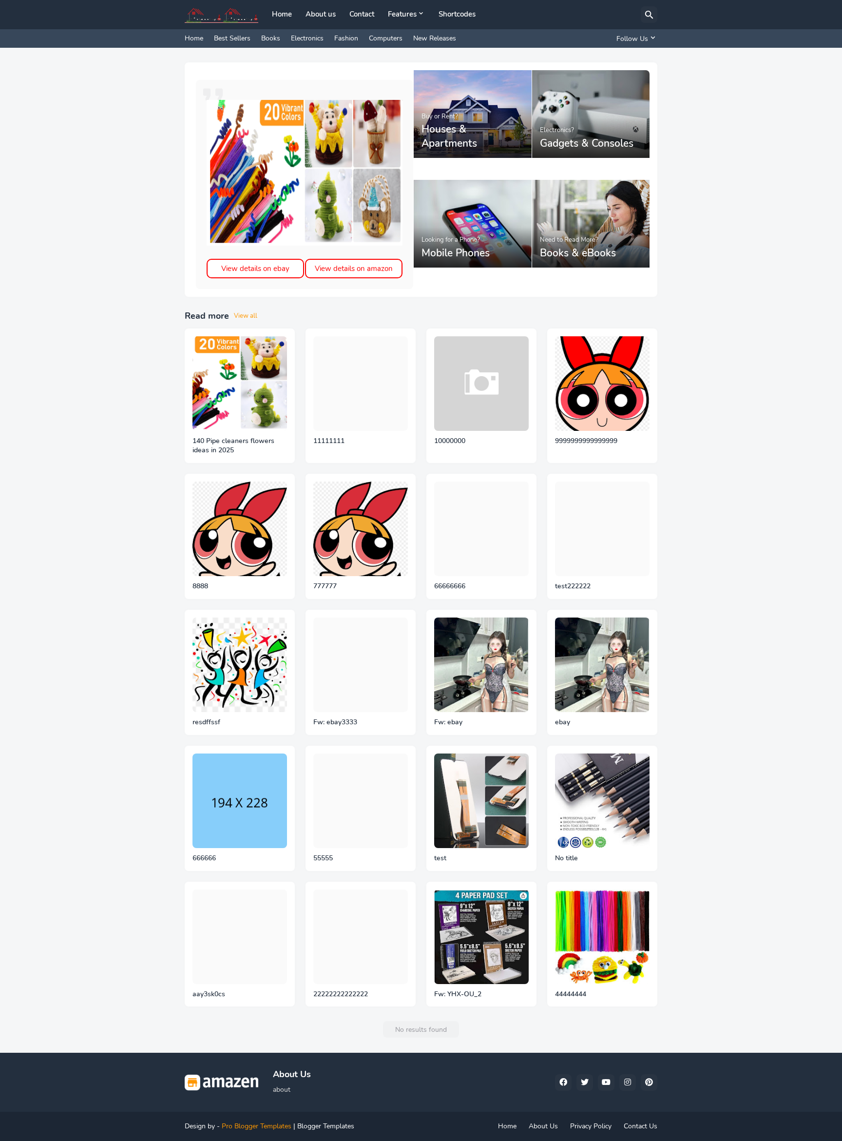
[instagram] (627, 1082)
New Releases (434, 38)
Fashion (346, 38)
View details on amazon (354, 268)
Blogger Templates (325, 1126)
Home (282, 14)
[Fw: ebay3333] (360, 665)
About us (321, 14)
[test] (481, 801)
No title (566, 858)
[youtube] (606, 1082)
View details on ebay (255, 268)
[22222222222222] (360, 937)
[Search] (649, 14)
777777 (325, 586)
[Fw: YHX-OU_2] (481, 937)
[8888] (239, 529)
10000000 (449, 441)
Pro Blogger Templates (256, 1126)
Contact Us (640, 1126)
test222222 (573, 586)
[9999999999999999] (602, 383)
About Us (543, 1126)
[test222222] (602, 529)
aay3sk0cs (208, 994)
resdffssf (206, 722)
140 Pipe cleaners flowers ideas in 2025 (233, 446)
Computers (385, 38)
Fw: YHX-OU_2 (457, 994)
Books (270, 38)
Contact (361, 14)
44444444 (570, 994)
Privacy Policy (591, 1126)
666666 (204, 858)
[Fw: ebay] (481, 665)
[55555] (360, 801)
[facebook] (563, 1082)
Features (402, 14)
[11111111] (360, 383)
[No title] (602, 801)
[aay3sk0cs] (239, 937)
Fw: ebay (448, 722)
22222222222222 (340, 994)
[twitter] (584, 1082)
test (440, 858)
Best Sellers (232, 38)
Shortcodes (457, 14)
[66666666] (481, 529)
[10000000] (481, 383)
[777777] (360, 529)
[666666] (239, 801)
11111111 (328, 441)
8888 (200, 586)
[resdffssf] (239, 665)
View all (245, 315)
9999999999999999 (586, 441)
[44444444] (602, 937)
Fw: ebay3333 (335, 722)
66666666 (449, 586)
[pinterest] (649, 1082)
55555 (323, 858)
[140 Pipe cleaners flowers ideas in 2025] (239, 383)
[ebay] (602, 665)
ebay (562, 722)
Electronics (307, 38)
